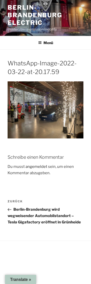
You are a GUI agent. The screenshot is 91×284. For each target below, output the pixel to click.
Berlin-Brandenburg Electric (35, 15)
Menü (48, 43)
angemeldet (36, 166)
